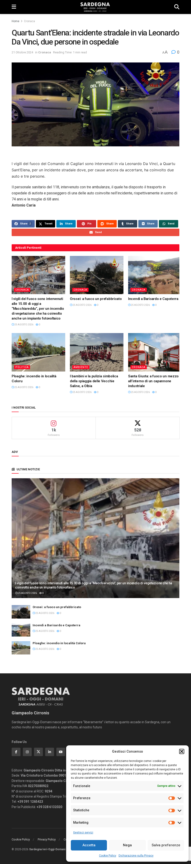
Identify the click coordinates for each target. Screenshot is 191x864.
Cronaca (29, 21)
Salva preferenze (166, 845)
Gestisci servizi (83, 832)
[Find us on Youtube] (60, 752)
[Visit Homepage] (95, 7)
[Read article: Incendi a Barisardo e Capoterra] (155, 275)
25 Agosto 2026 (23, 324)
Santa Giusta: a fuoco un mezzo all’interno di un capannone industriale (153, 381)
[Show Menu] (14, 7)
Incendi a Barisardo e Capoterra (153, 299)
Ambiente (81, 367)
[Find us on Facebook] (16, 752)
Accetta (89, 845)
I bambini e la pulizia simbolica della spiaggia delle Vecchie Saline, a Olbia (94, 381)
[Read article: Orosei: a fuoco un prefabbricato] (96, 275)
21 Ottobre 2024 (22, 52)
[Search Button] (176, 7)
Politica (22, 367)
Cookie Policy (107, 855)
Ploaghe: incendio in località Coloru (59, 643)
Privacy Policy (47, 839)
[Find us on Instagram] (27, 752)
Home (15, 21)
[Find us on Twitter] (38, 752)
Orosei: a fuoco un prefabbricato (96, 299)
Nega (127, 845)
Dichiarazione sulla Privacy (136, 855)
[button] (181, 751)
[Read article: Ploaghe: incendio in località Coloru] (38, 352)
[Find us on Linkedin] (49, 752)
